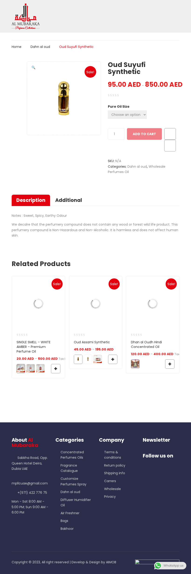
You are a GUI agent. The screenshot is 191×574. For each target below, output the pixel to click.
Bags (64, 520)
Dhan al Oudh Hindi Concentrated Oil (146, 344)
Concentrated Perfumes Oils (72, 455)
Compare (170, 145)
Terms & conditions (112, 455)
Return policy (114, 465)
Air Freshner (70, 513)
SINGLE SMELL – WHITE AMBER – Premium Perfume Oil (34, 347)
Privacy (110, 496)
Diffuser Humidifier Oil (76, 502)
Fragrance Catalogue (69, 468)
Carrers (110, 481)
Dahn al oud (40, 46)
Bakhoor (67, 528)
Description (30, 200)
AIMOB (111, 562)
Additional (68, 200)
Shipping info (114, 473)
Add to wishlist (170, 134)
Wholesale (112, 489)
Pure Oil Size (119, 106)
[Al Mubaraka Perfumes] (26, 16)
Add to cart (144, 134)
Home (16, 46)
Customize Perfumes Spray (73, 481)
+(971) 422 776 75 (32, 492)
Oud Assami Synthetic (92, 342)
